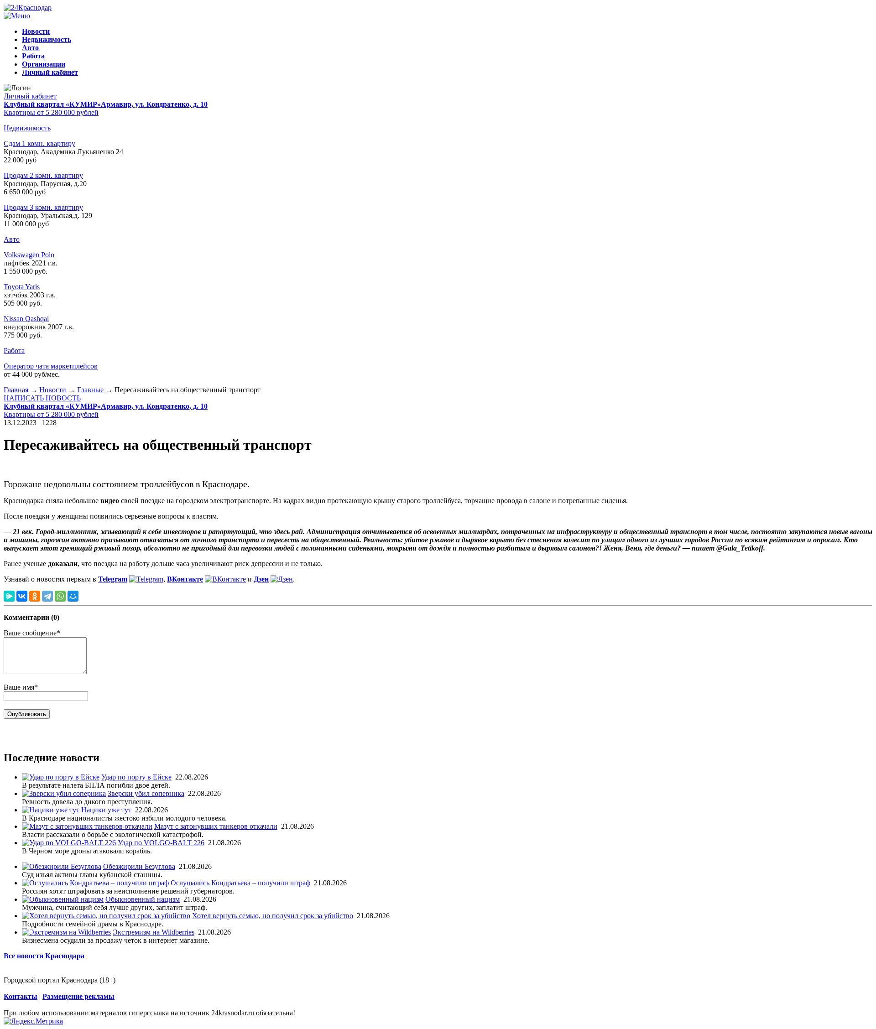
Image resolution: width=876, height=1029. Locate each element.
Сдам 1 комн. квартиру (39, 143)
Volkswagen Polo (29, 255)
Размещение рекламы (78, 996)
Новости (52, 390)
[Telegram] (47, 596)
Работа (14, 350)
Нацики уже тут (106, 810)
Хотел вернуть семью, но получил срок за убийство (272, 916)
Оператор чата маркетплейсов (51, 366)
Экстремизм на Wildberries (153, 932)
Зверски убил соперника (146, 793)
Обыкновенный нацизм (142, 899)
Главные (90, 390)
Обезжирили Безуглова (139, 866)
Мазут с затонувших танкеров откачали (215, 826)
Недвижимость (27, 128)
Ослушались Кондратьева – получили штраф (240, 883)
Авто (12, 239)
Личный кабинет (30, 96)
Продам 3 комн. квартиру (43, 207)
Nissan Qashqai (26, 318)
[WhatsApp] (60, 596)
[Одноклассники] (34, 596)
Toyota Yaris (22, 287)
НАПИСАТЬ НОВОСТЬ (42, 398)
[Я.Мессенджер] (9, 596)
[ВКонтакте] (21, 596)
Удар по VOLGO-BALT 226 (161, 843)
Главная (16, 390)
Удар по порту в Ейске (136, 777)
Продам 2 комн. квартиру (43, 175)
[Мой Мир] (73, 596)
